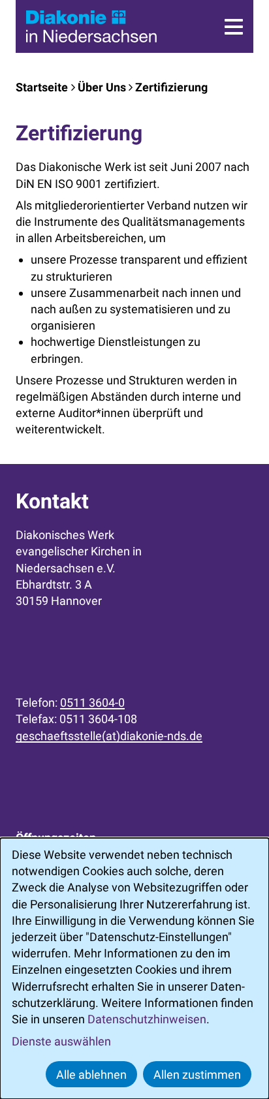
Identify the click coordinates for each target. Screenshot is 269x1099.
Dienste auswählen (61, 1041)
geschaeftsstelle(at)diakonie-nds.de (109, 736)
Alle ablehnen (91, 1074)
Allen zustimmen (197, 1074)
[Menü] (234, 27)
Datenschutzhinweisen (146, 1019)
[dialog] (134, 968)
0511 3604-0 (92, 702)
